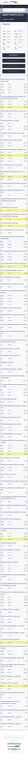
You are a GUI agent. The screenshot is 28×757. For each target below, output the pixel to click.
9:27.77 (9, 651)
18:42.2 (9, 372)
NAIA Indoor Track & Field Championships (12, 290)
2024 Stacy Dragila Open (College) (10, 183)
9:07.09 (9, 129)
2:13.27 (9, 241)
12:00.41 (10, 161)
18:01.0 (9, 588)
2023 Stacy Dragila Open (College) (10, 324)
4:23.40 (20, 34)
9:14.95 (9, 524)
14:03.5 (20, 42)
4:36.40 (9, 87)
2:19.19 (9, 552)
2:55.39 (9, 295)
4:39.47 (9, 392)
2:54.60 (9, 298)
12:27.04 (10, 470)
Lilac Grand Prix (5, 474)
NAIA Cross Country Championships (11, 190)
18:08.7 (9, 508)
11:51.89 (10, 301)
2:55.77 (9, 448)
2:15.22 (9, 287)
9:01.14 (9, 90)
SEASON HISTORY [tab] (13, 66)
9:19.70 (9, 555)
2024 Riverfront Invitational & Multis (11, 171)
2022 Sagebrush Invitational (8, 369)
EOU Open (3, 362)
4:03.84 (9, 259)
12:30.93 (10, 628)
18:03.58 (8, 39)
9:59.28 (20, 37)
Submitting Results (13, 737)
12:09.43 (10, 320)
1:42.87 (8, 31)
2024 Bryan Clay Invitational (8, 133)
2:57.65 (9, 619)
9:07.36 (9, 92)
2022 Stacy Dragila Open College (10, 481)
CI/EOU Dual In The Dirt (7, 639)
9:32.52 (9, 672)
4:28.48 (9, 244)
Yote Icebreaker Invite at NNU (9, 284)
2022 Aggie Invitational (7, 417)
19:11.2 (9, 492)
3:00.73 (9, 597)
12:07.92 (10, 179)
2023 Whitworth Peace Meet (8, 270)
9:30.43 (9, 622)
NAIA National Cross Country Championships (13, 574)
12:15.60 (10, 654)
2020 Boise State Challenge (8, 658)
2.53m (9, 558)
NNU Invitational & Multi (7, 424)
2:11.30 (9, 254)
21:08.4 (20, 47)
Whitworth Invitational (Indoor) (9, 314)
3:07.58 (9, 679)
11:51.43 (10, 304)
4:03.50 (9, 145)
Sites (7, 737)
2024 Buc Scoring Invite (7, 140)
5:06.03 (9, 451)
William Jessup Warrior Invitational (10, 505)
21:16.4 (9, 203)
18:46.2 (9, 713)
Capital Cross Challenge (7, 723)
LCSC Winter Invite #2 (7, 609)
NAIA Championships (7, 519)
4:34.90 (9, 104)
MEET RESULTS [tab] (13, 55)
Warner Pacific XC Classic (8, 717)
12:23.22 (10, 660)
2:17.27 (9, 420)
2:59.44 (9, 311)
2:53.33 (9, 152)
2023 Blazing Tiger (6, 207)
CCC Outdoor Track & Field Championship (12, 384)
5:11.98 (9, 327)
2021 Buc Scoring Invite (7, 549)
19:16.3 (9, 697)
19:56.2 (9, 501)
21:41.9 (9, 195)
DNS (9, 123)
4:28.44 (9, 143)
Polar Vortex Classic (6, 457)
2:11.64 (9, 101)
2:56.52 (9, 168)
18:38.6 (9, 579)
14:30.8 (9, 365)
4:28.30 (9, 256)
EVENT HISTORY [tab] (14, 60)
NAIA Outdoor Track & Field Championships (13, 79)
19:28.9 (9, 515)
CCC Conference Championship (9, 251)
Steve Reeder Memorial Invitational (10, 512)
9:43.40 (9, 467)
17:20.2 (8, 47)
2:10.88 (9, 114)
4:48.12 (9, 536)
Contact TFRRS (20, 737)
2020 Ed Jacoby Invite (7, 676)
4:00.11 (9, 413)
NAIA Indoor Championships (8, 149)
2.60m (19, 39)
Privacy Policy (6, 736)
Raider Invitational (6, 562)
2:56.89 (9, 445)
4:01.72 (9, 571)
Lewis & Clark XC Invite (7, 348)
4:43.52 (9, 410)
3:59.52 (9, 669)
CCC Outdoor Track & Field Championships (12, 528)
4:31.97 (9, 280)
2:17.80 (9, 533)
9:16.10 (9, 521)
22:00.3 (9, 351)
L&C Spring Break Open (7, 433)
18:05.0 (9, 612)
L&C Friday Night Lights (7, 277)
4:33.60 (9, 136)
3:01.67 (9, 600)
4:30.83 (9, 84)
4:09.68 (9, 395)
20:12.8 (9, 719)
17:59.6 (9, 336)
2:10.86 (20, 31)
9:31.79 (9, 605)
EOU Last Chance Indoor (7, 165)
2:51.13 (8, 34)
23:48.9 (9, 726)
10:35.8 (8, 42)
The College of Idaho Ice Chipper (10, 632)
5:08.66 (9, 317)
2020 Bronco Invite (6, 683)
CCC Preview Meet (6, 223)
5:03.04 (8, 37)
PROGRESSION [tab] (13, 71)
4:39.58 (9, 546)
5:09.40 (9, 484)
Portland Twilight (5, 399)
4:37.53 (9, 402)
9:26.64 (9, 602)
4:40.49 (9, 436)
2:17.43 (9, 565)
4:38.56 (9, 247)
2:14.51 (9, 389)
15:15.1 (9, 635)
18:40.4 (9, 344)
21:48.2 (9, 358)
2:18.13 (9, 380)
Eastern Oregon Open (7, 120)
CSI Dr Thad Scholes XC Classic (9, 230)
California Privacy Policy (15, 736)
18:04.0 (9, 232)
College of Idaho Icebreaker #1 (9, 626)
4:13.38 (9, 430)
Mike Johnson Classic (7, 355)
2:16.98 (9, 427)
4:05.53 (9, 126)
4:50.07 (9, 568)
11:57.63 (10, 158)
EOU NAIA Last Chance (7, 308)
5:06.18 (9, 186)
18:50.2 (9, 706)
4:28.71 (9, 116)
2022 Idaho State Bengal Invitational (11, 405)
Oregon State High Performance (9, 111)
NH (8, 688)
